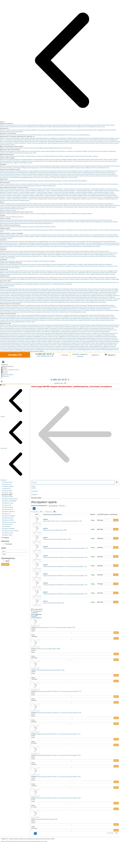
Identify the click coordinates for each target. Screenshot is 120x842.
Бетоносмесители (46, 305)
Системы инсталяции (114, 141)
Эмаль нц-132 (33, 177)
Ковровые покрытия (46, 213)
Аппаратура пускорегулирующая (92, 325)
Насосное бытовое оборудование (38, 141)
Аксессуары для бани (24, 289)
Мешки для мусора (67, 294)
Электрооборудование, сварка (78, 312)
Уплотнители (26, 302)
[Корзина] (1, 359)
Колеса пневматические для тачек (72, 292)
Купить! (115, 520)
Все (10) (63, 505)
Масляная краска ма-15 (16, 174)
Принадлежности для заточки (8, 299)
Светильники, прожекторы (39, 318)
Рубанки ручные (54, 156)
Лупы (56, 294)
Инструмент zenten (7, 482)
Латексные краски (5, 174)
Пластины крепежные (51, 205)
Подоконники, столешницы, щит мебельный (70, 151)
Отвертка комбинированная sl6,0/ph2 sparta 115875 (57, 538)
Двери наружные (44, 148)
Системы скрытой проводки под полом (36, 343)
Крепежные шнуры (9, 294)
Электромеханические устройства (91, 246)
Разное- (71, 161)
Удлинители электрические (7, 285)
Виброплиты (54, 305)
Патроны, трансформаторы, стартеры (104, 317)
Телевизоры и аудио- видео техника (83, 344)
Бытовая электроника (6, 328)
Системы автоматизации (67, 340)
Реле (109, 338)
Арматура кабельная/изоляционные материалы (21, 326)
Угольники (70, 180)
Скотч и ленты (39, 274)
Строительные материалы (67, 167)
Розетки (18, 318)
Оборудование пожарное (43, 243)
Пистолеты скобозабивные (79, 272)
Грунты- (92, 171)
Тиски (49, 256)
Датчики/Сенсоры (74, 328)
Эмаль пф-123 (73, 177)
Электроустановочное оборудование (17, 351)
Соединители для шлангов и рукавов (39, 344)
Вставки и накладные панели (65, 315)
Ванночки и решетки (29, 271)
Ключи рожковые (76, 253)
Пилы (71, 308)
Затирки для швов (52, 282)
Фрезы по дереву (93, 156)
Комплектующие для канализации (67, 139)
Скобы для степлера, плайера (76, 221)
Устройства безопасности (32, 346)
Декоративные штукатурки (25, 282)
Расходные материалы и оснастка (27, 310)
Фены (1, 312)
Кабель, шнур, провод (36, 317)
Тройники (61, 143)
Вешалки (25, 159)
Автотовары (15, 289)
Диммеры (13, 317)
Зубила (77, 251)
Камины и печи (66, 135)
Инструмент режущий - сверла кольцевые (11, 194)
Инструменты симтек (7, 503)
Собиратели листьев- (107, 299)
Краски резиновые (96, 172)
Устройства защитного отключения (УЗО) (46, 320)
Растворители (105, 174)
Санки (52, 299)
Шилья (64, 302)
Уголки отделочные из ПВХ (29, 153)
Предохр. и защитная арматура (88, 243)
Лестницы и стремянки (92, 235)
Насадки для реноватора (86, 220)
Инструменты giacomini (8, 511)
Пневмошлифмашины (6, 310)
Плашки (90, 184)
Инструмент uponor (7, 535)
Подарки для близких (25, 279)
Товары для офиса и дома (92, 167)
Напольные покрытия (87, 277)
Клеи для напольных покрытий (32, 213)
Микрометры (26, 180)
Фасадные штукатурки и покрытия (36, 284)
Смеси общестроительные (7, 284)
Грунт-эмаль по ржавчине (82, 171)
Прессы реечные (111, 130)
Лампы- (87, 317)
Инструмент (57, 166)
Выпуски (102, 138)
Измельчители (10, 307)
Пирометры (46, 180)
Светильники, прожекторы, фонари (55, 318)
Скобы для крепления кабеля (100, 205)
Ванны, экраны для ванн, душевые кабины (27, 138)
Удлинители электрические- (103, 318)
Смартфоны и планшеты (21, 344)
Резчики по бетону (42, 310)
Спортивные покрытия (86, 213)
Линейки (20, 180)
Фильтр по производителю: (39, 505)
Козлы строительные (80, 271)
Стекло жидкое (33, 176)
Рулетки (52, 180)
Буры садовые (15, 271)
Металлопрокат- (6, 526)
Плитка (18, 279)
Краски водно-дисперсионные (43, 172)
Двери (31, 277)
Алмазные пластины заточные (20, 125)
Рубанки (56, 310)
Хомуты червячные (79, 207)
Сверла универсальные (15, 185)
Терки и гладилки (90, 274)
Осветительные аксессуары (78, 336)
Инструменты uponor (7, 507)
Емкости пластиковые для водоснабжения (11, 139)
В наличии (9, 544)
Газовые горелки (70, 290)
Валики (22, 271)
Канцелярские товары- (45, 292)
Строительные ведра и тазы (66, 274)
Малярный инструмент (105, 235)
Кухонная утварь (30, 294)
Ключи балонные (100, 251)
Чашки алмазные (22, 126)
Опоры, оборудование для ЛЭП (62, 336)
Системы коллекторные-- (20, 143)
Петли (41, 161)
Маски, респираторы (25, 261)
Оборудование (17, 197)
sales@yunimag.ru (46, 356)
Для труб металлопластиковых (10, 530)
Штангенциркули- (82, 180)
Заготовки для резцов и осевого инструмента (24, 189)
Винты (41, 203)
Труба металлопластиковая (84, 143)
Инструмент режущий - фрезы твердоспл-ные (77, 194)
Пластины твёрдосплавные (40, 199)
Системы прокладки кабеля (72, 318)
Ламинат (54, 213)
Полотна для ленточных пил (60, 221)
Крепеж (94, 166)
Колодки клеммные (104, 331)
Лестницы (100, 271)
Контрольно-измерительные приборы (93, 139)
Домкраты (35, 130)
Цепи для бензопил (112, 221)
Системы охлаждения (30, 341)
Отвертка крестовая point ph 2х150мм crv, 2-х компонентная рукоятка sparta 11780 (65, 556)
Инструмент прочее (7, 524)
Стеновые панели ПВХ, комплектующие (10, 153)
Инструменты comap (7, 518)
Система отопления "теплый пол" (58, 244)
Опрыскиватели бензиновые (33, 308)
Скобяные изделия (46, 279)
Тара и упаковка (26, 246)
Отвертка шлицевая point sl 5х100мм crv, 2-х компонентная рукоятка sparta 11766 (65, 583)
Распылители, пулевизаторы (36, 299)
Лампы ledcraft (81, 317)
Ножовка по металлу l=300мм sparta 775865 (55, 529)
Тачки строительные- (80, 274)
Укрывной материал (17, 302)
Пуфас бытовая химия (22, 299)
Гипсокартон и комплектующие (37, 264)
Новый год (96, 277)
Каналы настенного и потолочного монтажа (87, 331)
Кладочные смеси (74, 282)
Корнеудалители (109, 292)
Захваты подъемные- (40, 271)
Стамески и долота (74, 156)
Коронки (26, 220)
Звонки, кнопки (20, 317)
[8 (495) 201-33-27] (7, 359)
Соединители (54, 143)
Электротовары (115, 279)
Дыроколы (9, 292)
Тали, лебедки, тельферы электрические (93, 310)
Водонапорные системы (75, 138)
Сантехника (3, 167)
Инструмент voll (6, 488)
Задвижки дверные (73, 159)
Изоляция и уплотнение (73, 241)
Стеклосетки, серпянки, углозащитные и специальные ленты (101, 266)
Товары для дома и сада (109, 344)
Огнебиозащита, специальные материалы (61, 174)
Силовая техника (11, 167)
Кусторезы (55, 307)
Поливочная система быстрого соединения (103, 297)
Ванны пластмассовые (108, 289)
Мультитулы (104, 307)
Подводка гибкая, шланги (73, 243)
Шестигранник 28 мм (5, 223)
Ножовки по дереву (25, 156)
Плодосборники (75, 297)
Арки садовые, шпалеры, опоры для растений (54, 289)
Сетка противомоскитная (79, 299)
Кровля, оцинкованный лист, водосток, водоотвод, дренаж (78, 264)
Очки (33, 261)
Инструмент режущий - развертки (72, 192)
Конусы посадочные (99, 292)
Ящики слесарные (10, 258)
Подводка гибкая (59, 141)
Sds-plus (19, 220)
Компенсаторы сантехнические (36, 333)
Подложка (77, 213)
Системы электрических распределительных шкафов (61, 343)
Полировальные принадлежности (43, 221)
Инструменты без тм (7, 509)
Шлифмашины (17, 312)
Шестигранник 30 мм (17, 223)
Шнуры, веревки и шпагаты (78, 302)
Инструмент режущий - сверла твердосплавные (35, 194)
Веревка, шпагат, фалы (19, 290)
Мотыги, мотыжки (91, 294)
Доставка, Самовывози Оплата (80, 355)
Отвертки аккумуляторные (55, 308)
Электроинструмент (24, 200)
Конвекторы (106, 241)
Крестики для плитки (92, 271)
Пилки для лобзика (18, 221)
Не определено (98, 335)
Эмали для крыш (90, 176)
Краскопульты (41, 307)
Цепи (106, 207)
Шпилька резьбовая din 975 (7, 208)
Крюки (32, 205)
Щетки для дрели (39, 223)
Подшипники (61, 199)
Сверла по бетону (97, 184)
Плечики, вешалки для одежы (63, 297)
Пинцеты (102, 254)
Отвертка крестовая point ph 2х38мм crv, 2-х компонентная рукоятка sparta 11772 (65, 565)
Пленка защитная (105, 272)
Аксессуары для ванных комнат (20, 241)
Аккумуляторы (15, 305)
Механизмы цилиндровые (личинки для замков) (26, 161)
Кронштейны (26, 205)
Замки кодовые (90, 159)
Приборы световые (10, 338)
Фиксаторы (109, 161)
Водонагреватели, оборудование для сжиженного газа (54, 138)
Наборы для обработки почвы (27, 295)
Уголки (101, 143)
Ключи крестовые (30, 253)
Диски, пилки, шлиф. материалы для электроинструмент (27, 235)
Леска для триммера (53, 220)
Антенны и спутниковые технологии (73, 325)
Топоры (86, 156)
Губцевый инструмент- (94, 290)
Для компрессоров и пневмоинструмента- (23, 230)
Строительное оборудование (52, 167)
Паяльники (3, 318)
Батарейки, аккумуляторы (41, 315)
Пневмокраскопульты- (60, 230)
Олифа (87, 174)
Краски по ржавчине (72, 172)
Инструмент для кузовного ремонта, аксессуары (67, 130)
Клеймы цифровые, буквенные (87, 251)
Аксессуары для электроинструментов (54, 325)
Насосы (109, 307)
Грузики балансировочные (25, 130)
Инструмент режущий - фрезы (57, 194)
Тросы (51, 207)
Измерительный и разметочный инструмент (54, 235)
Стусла (82, 156)
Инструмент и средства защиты (73, 330)
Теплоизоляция (15, 267)
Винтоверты (61, 305)
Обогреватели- (56, 295)
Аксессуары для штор (36, 289)
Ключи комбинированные (18, 253)
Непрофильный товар (109, 335)
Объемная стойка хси (17, 217)
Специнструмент (18, 131)
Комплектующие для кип (95, 241)
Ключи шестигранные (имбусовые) (16, 254)
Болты (27, 203)
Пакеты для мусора (9, 297)
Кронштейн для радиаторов (15, 205)
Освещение (113, 277)
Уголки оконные (101, 161)
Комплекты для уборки (88, 292)
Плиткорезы (113, 272)
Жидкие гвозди (22, 226)
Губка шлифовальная (34, 125)
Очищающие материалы (94, 282)
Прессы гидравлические (100, 130)
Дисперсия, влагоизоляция (40, 282)
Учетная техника (45, 348)
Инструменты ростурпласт (9, 522)
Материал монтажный (54, 335)
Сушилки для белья (64, 300)
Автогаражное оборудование (19, 166)
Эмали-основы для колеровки (104, 176)
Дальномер (15, 180)
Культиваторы (48, 307)
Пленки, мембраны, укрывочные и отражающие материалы (25, 266)
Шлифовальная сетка (33, 126)
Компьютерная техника (76, 333)
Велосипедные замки (17, 159)
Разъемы (105, 338)
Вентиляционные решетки (26, 135)
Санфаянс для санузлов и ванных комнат (86, 141)
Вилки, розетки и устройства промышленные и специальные (28, 328)
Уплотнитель (34, 302)
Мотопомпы (97, 307)
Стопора (94, 161)
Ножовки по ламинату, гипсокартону (40, 156)
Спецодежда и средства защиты (59, 279)
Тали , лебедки (44, 256)
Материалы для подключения (68, 335)
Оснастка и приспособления (41, 197)
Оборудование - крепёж (27, 197)
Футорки (111, 143)
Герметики (14, 226)
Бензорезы (38, 305)
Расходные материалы (103, 166)
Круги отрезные (102, 125)
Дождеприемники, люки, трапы (47, 241)
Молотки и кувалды (31, 254)
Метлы (60, 294)
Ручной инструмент (114, 166)
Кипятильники (55, 292)
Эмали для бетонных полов (78, 176)
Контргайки (80, 139)
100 (41, 511)
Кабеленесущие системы (38, 331)
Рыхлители (47, 299)
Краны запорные (4, 141)
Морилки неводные (37, 174)
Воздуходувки (68, 305)
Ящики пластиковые (100, 302)
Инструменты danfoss (8, 520)
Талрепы (47, 207)
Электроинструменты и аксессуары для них (65, 349)
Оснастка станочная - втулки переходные (102, 197)
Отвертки (96, 254)
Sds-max (14, 220)
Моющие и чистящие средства (104, 294)
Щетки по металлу (110, 274)
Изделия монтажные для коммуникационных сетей (50, 330)
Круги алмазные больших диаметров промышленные (63, 125)
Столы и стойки (54, 274)
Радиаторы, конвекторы (96, 338)
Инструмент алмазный (104, 189)
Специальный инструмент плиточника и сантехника (82, 236)
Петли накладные (47, 161)
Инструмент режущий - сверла (106, 192)
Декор (35, 277)
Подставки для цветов (85, 297)
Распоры (17, 256)
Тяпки (10, 302)
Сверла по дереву (64, 156)
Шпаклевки (64, 176)
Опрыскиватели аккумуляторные (16, 308)
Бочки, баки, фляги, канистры (75, 289)
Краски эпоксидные (107, 172)
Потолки (56, 266)
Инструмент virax (6, 484)
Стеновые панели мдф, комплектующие (105, 151)
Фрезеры (10, 312)
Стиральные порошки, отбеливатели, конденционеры (44, 300)
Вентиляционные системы (40, 135)
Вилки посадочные (49, 290)
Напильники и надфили (54, 254)
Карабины (93, 203)
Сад (33, 279)
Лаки (113, 172)
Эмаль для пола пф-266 (9, 177)
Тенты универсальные (91, 300)
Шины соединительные (81, 320)
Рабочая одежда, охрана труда (80, 338)
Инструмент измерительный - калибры (19, 190)
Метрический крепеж (39, 205)
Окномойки (72, 295)
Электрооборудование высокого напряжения (90, 349)
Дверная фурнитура (54, 148)
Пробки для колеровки (95, 174)
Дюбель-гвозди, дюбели (70, 203)
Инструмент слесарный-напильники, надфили (49, 195)
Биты (22, 220)
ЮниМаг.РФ (15, 355)
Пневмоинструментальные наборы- (44, 230)
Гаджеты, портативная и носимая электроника (57, 328)
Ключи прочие (48, 253)
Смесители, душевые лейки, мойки (41, 143)
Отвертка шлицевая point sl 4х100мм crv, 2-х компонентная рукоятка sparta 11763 (65, 574)
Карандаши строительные (54, 271)
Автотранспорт (16, 325)
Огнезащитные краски (79, 174)
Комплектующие (4, 161)
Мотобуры (91, 307)
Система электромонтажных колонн (51, 340)
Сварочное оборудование (42, 244)
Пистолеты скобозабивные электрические (84, 308)
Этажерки (92, 302)
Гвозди (48, 203)
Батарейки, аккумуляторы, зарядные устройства (78, 326)
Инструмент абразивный (42, 189)
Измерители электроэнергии (21, 307)
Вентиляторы (15, 135)
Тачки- (83, 300)
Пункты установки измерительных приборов (60, 338)
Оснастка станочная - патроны (24, 199)
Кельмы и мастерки (66, 271)
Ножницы (114, 307)
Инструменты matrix (7, 533)
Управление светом (29, 320)
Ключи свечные (85, 253)
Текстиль (92, 279)
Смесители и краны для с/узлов (86, 244)
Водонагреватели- (34, 241)
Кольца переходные (52, 139)
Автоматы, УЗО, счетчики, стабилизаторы (23, 315)
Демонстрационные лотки (108, 290)
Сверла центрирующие (49, 185)
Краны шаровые (13, 141)
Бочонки (14, 138)
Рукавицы (52, 261)
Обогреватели (4, 308)
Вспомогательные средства (68, 171)
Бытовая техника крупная (98, 326)
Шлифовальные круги (58, 126)
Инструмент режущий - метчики (15, 192)
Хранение (108, 279)
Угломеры (65, 180)
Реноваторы (50, 310)
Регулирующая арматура (10, 244)
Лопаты (116, 271)
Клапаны (38, 139)
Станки (42, 167)
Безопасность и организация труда (37, 166)
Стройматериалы (84, 279)
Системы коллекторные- (6, 143)
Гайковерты (90, 305)
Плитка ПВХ (71, 213)
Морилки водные (27, 174)
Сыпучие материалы (5, 267)
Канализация (31, 139)
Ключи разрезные (66, 253)
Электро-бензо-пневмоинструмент (60, 312)
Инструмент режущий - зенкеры (72, 190)
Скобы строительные (114, 205)
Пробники (13, 318)
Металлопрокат (9, 243)
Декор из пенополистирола (19, 151)
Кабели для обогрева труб (55, 135)
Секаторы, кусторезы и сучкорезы (63, 299)
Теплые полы (74, 135)
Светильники (10, 340)
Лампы (75, 317)
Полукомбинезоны (45, 261)
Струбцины (23, 256)
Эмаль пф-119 (57, 177)
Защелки (115, 159)
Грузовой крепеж (54, 203)
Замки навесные (99, 159)
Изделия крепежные (31, 330)
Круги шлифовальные (12, 126)
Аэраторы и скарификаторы (27, 305)
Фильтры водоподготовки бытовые (67, 246)
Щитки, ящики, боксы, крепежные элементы (99, 320)
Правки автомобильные (87, 130)
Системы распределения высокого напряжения (93, 341)
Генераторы (97, 305)
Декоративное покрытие (100, 171)
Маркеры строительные (6, 272)
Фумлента (105, 143)
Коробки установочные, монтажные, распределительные (57, 317)
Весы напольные (38, 290)
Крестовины (21, 141)
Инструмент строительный (69, 195)
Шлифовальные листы (83, 126)
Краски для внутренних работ (59, 172)
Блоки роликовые (20, 203)
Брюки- (14, 261)
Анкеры (14, 203)
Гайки (44, 203)
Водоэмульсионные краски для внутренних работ (47, 171)
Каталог (47, 277)
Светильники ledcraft (26, 318)
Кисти (73, 271)
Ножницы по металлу (66, 254)
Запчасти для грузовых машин (46, 130)
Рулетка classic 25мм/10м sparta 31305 (53, 602)
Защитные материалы (63, 282)
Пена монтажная (50, 226)
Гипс (13, 282)
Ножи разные (38, 295)
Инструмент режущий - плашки (32, 192)
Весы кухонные (30, 290)
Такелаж (42, 207)
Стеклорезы (47, 274)
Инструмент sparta (7, 490)
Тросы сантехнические (70, 143)
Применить (5, 564)
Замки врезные (82, 159)
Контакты (65, 355)
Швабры (60, 302)
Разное (2, 231)
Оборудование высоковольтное (8, 336)
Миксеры (15, 272)
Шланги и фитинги (99, 230)
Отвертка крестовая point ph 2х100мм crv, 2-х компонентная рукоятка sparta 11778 (65, 547)
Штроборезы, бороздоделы (35, 312)
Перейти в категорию (5, 125)
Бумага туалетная (88, 289)
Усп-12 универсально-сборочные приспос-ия (106, 199)
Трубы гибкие (95, 143)
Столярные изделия (74, 279)
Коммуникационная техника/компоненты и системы (14, 333)
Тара (72, 344)
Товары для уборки (100, 279)
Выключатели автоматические (89, 315)
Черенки (97, 274)
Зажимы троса (81, 203)
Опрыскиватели (101, 295)
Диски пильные (16, 156)
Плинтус (65, 213)
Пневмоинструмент (53, 199)
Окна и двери (105, 277)
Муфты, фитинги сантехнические (85, 335)
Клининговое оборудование (84, 166)
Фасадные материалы (55, 176)
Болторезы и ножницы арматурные (21, 251)
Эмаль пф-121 (65, 177)
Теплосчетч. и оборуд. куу (38, 246)
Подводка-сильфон (69, 141)
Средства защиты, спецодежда (105, 236)
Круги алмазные (44, 125)
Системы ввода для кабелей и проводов (98, 340)
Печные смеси (106, 282)
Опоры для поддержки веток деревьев (86, 295)
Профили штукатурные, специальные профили (71, 266)
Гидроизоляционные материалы (20, 264)
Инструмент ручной (87, 330)
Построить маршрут (8, 374)
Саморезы (89, 205)
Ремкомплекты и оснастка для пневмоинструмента (79, 230)
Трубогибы (54, 256)
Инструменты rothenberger (9, 501)
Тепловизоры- (58, 180)
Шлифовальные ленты (70, 126)
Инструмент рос (6, 513)
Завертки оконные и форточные (53, 159)
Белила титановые (28, 171)
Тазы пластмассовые (75, 300)
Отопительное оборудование (58, 243)
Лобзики (61, 307)
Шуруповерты (47, 312)
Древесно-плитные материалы (54, 264)
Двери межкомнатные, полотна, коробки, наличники (26, 148)
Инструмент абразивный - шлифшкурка (87, 189)
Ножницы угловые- (78, 254)
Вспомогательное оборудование (91, 138)
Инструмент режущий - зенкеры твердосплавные (94, 190)
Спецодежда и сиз (35, 167)
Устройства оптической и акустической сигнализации (27, 348)
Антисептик (15, 171)
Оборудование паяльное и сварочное (43, 336)
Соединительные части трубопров (105, 244)
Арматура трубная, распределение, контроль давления (50, 326)
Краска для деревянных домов (12, 172)
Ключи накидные (39, 253)
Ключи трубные (110, 253)
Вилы (55, 290)
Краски (23, 172)
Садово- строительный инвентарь (44, 236)
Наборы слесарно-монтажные (8, 210)
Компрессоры (33, 307)
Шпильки (17, 208)
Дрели (107, 305)
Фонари (5, 312)
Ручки (75, 161)
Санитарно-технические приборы (26, 244)
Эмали (69, 176)
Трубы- (56, 246)
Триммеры (116, 310)
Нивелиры (40, 180)
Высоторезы (75, 305)
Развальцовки (11, 256)
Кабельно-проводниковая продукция (65, 331)
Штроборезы (24, 312)
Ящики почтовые (27, 162)
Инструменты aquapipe (8, 528)
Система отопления (103, 141)
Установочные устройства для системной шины (12, 346)
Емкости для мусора (17, 292)
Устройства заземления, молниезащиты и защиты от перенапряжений (59, 346)
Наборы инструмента (107, 195)
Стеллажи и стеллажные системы (31, 207)
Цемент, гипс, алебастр (52, 284)
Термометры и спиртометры (105, 300)
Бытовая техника (16, 277)
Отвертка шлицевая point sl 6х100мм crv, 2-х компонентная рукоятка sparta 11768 (65, 593)
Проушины (55, 161)
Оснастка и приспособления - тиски (81, 197)
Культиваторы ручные (20, 294)
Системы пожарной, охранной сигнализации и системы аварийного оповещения (58, 341)
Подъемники (3, 274)
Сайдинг (84, 151)
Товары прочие (49, 246)
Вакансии (95, 355)
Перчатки (36, 261)
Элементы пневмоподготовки (112, 230)
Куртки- (18, 261)
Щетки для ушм (48, 223)
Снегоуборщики (62, 310)
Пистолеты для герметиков (46, 272)
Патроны (10, 221)
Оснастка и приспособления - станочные (61, 197)
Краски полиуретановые (84, 172)
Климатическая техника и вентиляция (59, 277)
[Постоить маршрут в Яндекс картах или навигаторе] (3, 359)
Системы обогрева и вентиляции (15, 341)
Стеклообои (90, 151)
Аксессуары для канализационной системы (31, 325)
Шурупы (22, 208)
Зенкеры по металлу (39, 184)
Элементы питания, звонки (28, 321)
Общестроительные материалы (103, 264)
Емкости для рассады (29, 292)
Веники (10, 290)
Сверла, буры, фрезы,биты (61, 236)
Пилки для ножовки (29, 221)
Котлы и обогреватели (21, 335)
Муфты (27, 141)
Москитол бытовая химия (79, 294)
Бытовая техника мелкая (111, 326)
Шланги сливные (10, 144)
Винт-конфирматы (34, 203)
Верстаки (33, 251)
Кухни (75, 277)
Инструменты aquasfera (8, 515)
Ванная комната (97, 289)
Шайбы (110, 207)
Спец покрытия (24, 176)
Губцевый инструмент (61, 251)
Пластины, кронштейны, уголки (65, 205)
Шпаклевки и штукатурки (65, 284)
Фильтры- (79, 246)
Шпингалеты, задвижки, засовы (14, 162)
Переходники (51, 141)
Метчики (66, 184)
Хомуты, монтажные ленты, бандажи (94, 207)
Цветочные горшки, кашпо (51, 302)
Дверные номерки (33, 159)
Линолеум (60, 213)
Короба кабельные (10, 335)
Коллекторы (44, 139)
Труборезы (60, 256)
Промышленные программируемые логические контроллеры (31, 338)
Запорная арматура (61, 241)
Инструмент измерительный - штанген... (40, 190)
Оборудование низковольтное (25, 336)
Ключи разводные (57, 253)
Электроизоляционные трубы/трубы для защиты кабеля (39, 349)
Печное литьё (19, 297)
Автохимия (14, 130)
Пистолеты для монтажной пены (62, 272)
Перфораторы (66, 308)
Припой (8, 318)
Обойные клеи (54, 151)
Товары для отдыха (80, 167)
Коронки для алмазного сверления (54, 184)
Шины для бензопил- (28, 223)
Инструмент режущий (57, 190)
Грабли (86, 290)
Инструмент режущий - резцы (89, 192)
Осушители (44, 308)
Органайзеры (109, 295)
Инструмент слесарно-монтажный (99, 194)
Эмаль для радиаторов (22, 177)
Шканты (114, 207)
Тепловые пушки (108, 310)
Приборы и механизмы (104, 243)
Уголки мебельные (69, 207)
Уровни (75, 180)
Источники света (9, 331)
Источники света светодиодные (23, 331)
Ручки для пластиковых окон (84, 161)
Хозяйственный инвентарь (7, 200)
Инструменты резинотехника (10, 498)
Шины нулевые (61, 320)
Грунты (16, 282)
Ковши (61, 292)
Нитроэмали (46, 174)
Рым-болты (77, 205)
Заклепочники (71, 251)
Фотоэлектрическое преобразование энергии (78, 348)
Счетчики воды (18, 246)
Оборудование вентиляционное (27, 243)
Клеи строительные (32, 151)
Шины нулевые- (70, 320)
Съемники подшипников (32, 256)
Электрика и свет (104, 167)
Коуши (98, 203)
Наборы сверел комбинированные (78, 184)
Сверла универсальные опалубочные (32, 185)
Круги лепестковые (92, 125)
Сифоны (29, 143)
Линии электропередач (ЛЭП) (40, 335)
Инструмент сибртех (7, 493)
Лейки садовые (51, 294)
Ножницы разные (47, 295)
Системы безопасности (81, 340)
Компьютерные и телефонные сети (92, 333)
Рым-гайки (83, 205)
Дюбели (62, 203)
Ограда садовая (64, 295)
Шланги (16, 200)
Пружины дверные (64, 161)
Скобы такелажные (5, 207)
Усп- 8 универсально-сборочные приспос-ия (81, 199)
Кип (88, 241)
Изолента (27, 317)
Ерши (37, 292)
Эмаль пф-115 (41, 177)
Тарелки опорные (89, 221)
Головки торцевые (50, 251)
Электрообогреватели (84, 135)
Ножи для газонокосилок (100, 220)
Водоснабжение (25, 277)
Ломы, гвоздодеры (108, 271)
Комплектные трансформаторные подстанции (57, 333)
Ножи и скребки (22, 272)
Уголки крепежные (58, 207)
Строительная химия (42, 176)
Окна (100, 277)
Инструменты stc (6, 505)
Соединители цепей (16, 207)
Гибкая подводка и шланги (112, 138)
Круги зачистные (82, 125)
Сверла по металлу (107, 184)
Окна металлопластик (66, 148)
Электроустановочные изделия (35, 351)
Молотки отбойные (83, 307)
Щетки (87, 302)
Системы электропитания (83, 343)
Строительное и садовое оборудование (59, 344)
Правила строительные (13, 274)
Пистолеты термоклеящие (93, 272)
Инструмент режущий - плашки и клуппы (52, 192)
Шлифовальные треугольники (97, 126)
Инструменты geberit (7, 486)
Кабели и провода (50, 331)
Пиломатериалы (4, 266)
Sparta (7, 561)
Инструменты (40, 277)
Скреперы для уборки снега (93, 299)
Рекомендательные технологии (38, 841)
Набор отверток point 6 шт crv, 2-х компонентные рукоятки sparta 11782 (62, 520)
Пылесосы (15, 310)
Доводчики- (41, 159)
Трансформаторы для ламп (87, 318)
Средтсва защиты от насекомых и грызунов (18, 300)
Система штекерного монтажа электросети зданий (27, 340)
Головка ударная (40, 251)
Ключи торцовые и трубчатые (97, 253)
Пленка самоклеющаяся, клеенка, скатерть (42, 297)
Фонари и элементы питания (58, 348)
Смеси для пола (114, 282)
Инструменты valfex (7, 496)
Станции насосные (76, 310)
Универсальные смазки (101, 221)
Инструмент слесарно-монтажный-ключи (26, 195)
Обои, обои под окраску (43, 151)
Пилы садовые (27, 297)
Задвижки (64, 159)
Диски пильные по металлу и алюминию (22, 184)
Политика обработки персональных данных (18, 841)
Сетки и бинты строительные (27, 274)
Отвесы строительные (33, 272)
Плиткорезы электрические (103, 308)
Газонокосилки (83, 305)
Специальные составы (21, 284)
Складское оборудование (23, 167)
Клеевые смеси (84, 282)
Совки (114, 299)
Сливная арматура (73, 244)
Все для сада (50, 166)
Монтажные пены (41, 226)
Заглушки (25, 139)
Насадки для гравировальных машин (69, 220)
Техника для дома (98, 344)
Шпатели (102, 274)
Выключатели (77, 315)
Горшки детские (80, 290)
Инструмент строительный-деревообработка (89, 195)
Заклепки (87, 203)
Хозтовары (40, 302)
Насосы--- (16, 243)
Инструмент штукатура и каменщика (76, 235)
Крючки (11, 161)
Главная (33, 488)
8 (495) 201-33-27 (44, 354)
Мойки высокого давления (70, 307)
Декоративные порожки (18, 213)
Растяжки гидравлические (7, 131)
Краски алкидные (29, 172)
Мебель (79, 277)
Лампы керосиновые (40, 294)
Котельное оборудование (110, 139)
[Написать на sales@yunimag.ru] (5, 359)
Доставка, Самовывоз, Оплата (11, 369)
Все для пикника (61, 290)
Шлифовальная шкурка (45, 126)
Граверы (102, 305)
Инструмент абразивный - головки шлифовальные (63, 189)
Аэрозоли (20, 171)
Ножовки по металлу (88, 254)
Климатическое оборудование (69, 166)
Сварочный (3, 248)
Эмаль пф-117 (49, 177)
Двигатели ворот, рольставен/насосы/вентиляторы (93, 328)
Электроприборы (15, 321)
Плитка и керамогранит (48, 266)
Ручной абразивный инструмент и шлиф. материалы (21, 236)
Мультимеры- (33, 180)
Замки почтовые (108, 159)
